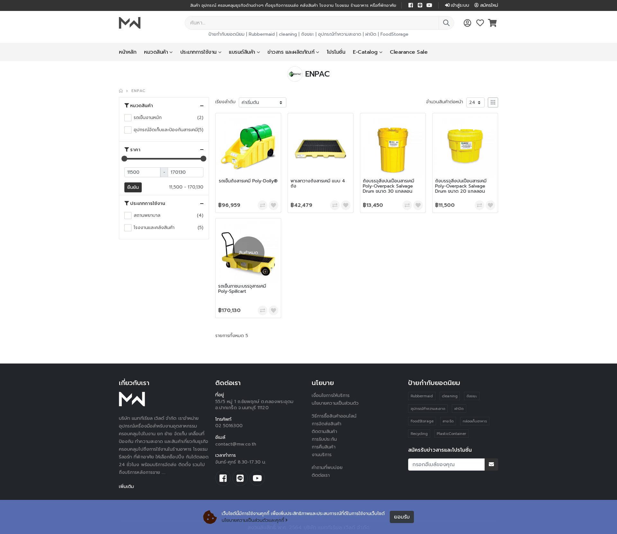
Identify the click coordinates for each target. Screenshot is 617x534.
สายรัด (448, 421)
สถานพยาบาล (147, 215)
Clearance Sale (408, 52)
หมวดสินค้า (156, 52)
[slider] (124, 158)
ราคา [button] (135, 150)
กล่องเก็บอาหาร (475, 421)
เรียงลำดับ (225, 101)
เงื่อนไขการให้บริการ (331, 395)
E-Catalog (365, 52)
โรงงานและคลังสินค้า (154, 227)
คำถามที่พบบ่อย (327, 467)
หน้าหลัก (127, 52)
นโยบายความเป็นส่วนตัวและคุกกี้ (253, 520)
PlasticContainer (451, 434)
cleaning (288, 34)
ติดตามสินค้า (324, 431)
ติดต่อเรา (321, 475)
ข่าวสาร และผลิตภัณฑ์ (290, 52)
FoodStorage (394, 34)
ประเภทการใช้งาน (198, 52)
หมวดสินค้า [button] (141, 106)
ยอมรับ (402, 517)
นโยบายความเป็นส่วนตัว (335, 403)
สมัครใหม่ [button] (489, 5)
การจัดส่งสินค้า (326, 423)
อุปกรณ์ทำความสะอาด (339, 34)
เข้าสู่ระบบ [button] (460, 5)
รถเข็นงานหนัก (148, 117)
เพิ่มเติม (126, 486)
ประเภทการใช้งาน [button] (147, 203)
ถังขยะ (307, 34)
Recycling (419, 434)
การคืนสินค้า (323, 447)
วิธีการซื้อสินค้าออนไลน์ (334, 416)
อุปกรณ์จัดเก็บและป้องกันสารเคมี (166, 129)
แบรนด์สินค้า (242, 52)
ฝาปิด (370, 34)
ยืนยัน (133, 187)
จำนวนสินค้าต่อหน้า (444, 101)
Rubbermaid (262, 34)
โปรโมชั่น (336, 52)
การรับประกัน (324, 439)
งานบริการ (322, 454)
